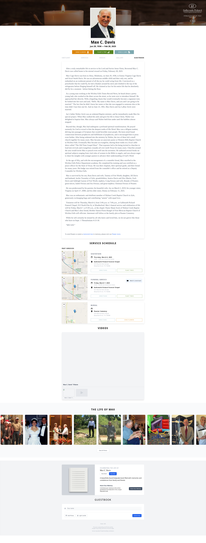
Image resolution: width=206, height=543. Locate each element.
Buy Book (112, 473)
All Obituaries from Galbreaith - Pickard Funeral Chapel (192, 16)
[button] (75, 260)
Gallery (119, 58)
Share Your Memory (135, 488)
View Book (104, 473)
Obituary (66, 58)
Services (84, 58)
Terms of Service (107, 528)
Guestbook (139, 58)
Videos (102, 58)
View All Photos (103, 450)
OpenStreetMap (104, 531)
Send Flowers (129, 320)
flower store (116, 234)
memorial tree (88, 234)
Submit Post (137, 515)
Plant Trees (129, 270)
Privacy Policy (98, 528)
